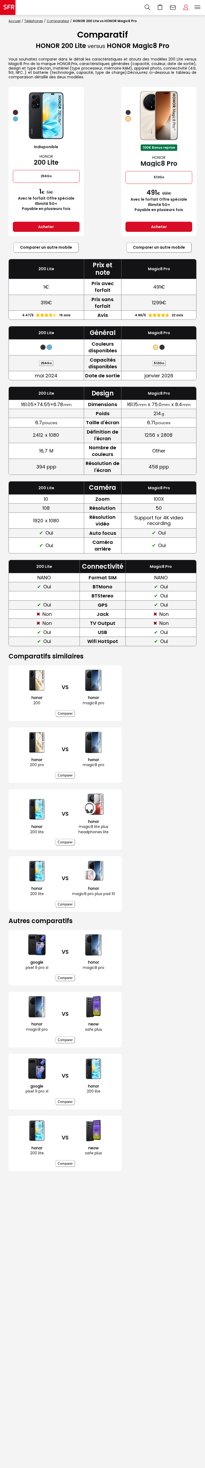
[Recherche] (147, 7)
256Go (46, 176)
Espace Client (185, 7)
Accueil (15, 21)
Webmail (173, 7)
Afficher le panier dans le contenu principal (160, 7)
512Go (159, 177)
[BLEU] (15, 119)
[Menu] (198, 7)
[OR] (128, 119)
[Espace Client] (185, 7)
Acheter (46, 226)
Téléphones (33, 21)
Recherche (147, 7)
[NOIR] (15, 112)
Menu (197, 7)
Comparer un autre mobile (46, 247)
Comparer (65, 713)
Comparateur (58, 21)
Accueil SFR (7, 7)
